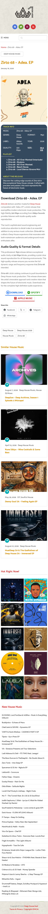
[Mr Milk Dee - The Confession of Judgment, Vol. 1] (12, 615)
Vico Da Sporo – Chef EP (11, 831)
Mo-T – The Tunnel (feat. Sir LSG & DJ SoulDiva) (21, 795)
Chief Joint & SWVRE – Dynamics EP (16, 727)
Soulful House (27, 497)
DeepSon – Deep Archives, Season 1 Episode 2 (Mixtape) (21, 399)
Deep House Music (12, 54)
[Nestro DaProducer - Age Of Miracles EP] (35, 591)
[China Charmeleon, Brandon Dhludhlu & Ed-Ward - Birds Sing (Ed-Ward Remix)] (12, 664)
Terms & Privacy (16, 909)
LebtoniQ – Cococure (10, 772)
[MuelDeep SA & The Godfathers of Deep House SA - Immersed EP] (12, 639)
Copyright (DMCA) (31, 909)
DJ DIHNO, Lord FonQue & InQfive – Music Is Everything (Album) (24, 717)
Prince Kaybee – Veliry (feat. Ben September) (19, 822)
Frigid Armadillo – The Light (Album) (16, 840)
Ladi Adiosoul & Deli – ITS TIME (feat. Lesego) (20, 753)
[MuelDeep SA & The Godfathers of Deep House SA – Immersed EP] (24, 525)
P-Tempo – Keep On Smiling (13, 817)
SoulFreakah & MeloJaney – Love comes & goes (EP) (22, 808)
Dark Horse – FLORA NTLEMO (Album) (17, 812)
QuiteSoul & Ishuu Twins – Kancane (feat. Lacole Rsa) (23, 836)
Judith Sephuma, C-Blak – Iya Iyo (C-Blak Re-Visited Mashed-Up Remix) (22, 802)
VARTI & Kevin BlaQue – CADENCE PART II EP (20, 732)
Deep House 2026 (24, 330)
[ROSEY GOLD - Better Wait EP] (35, 664)
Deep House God (31, 906)
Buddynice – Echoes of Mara (13, 722)
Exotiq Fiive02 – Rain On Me (13, 781)
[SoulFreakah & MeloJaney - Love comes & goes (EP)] (35, 688)
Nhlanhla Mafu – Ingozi (11, 879)
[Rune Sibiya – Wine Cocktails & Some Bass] (24, 424)
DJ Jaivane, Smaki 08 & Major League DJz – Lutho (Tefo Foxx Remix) (23, 851)
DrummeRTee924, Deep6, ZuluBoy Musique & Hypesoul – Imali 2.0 (24, 885)
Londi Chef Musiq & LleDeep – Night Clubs (19, 791)
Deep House (35, 204)
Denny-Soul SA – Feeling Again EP (21, 501)
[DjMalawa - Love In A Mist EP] (35, 615)
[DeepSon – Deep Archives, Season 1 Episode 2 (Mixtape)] (24, 369)
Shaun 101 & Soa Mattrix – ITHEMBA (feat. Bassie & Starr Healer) (24, 859)
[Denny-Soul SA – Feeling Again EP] (24, 476)
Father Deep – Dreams (11, 777)
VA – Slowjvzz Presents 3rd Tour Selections (19, 748)
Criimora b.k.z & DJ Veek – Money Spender (18, 869)
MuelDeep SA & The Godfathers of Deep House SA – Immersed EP (21, 552)
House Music (8, 336)
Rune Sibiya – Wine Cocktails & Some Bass (22, 451)
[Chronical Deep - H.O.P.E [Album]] (12, 591)
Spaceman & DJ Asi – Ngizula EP (14, 767)
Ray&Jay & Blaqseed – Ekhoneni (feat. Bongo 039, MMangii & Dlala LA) (22, 892)
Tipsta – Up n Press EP (10, 736)
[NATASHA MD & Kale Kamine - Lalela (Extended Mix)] (12, 688)
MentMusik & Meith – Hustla (13, 826)
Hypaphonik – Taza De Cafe (13, 845)
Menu (6, 37)
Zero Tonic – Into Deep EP (12, 763)
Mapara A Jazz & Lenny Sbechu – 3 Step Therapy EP (22, 874)
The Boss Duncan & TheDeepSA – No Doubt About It (23, 758)
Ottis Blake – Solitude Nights (13, 786)
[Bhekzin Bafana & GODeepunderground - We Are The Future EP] (35, 639)
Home (3, 47)
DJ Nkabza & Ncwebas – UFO (13, 865)
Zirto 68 (4, 204)
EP (18, 497)
